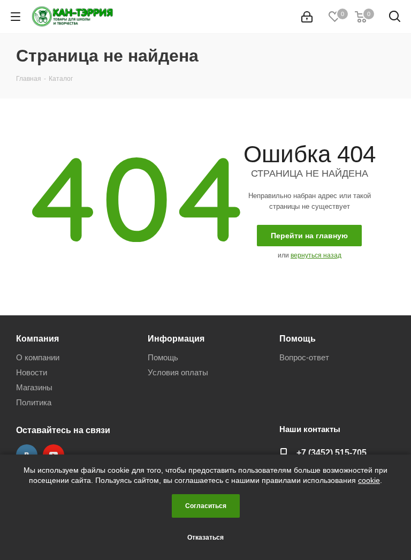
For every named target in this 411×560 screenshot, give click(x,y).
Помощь (163, 357)
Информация (176, 338)
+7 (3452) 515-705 (331, 452)
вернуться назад (316, 255)
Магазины (34, 387)
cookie (369, 480)
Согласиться (205, 506)
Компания (37, 338)
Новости (31, 372)
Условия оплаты (178, 372)
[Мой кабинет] (307, 16)
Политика (33, 402)
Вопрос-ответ (304, 357)
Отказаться (205, 537)
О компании (37, 357)
